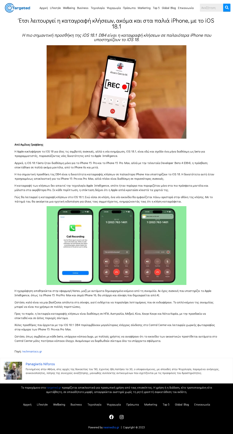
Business (82, 8)
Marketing (144, 8)
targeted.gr (53, 387)
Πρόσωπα (129, 8)
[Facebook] (111, 416)
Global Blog (169, 8)
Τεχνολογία (98, 8)
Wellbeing (69, 8)
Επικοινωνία (186, 8)
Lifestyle (55, 8)
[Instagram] (121, 416)
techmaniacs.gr (32, 351)
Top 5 (156, 8)
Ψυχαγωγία (114, 8)
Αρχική (44, 8)
